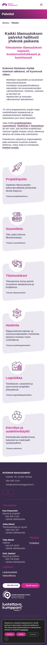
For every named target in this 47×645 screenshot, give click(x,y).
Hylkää (21, 634)
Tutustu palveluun (14, 448)
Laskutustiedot (10, 572)
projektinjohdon (22, 123)
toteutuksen (37, 126)
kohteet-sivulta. (11, 147)
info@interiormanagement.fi (20, 484)
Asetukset (32, 634)
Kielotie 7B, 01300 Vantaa (19, 477)
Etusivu (6, 23)
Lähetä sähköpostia (15, 519)
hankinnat (22, 126)
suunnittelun (9, 126)
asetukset (24, 630)
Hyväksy (10, 634)
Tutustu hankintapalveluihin (18, 345)
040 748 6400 (12, 559)
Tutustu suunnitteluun (15, 243)
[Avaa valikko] (41, 4)
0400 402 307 (12, 530)
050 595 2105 (13, 480)
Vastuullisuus (9, 575)
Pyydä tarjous (32, 585)
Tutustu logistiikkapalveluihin (19, 395)
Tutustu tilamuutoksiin (16, 293)
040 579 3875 (12, 545)
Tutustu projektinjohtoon (17, 196)
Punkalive (34, 543)
